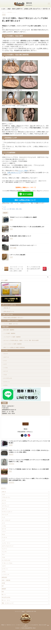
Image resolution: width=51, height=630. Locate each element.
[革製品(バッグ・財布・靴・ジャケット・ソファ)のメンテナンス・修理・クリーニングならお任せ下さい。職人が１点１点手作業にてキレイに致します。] (23, 3)
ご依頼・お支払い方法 (7, 314)
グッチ (5, 360)
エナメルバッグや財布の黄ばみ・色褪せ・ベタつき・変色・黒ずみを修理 (21, 340)
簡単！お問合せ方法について (25, 200)
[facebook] (25, 435)
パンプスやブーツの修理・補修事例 (11, 337)
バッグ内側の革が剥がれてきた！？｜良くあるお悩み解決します (27, 226)
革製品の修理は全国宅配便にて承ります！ (13, 317)
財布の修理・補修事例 (8, 329)
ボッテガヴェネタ (7, 378)
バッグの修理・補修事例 (9, 333)
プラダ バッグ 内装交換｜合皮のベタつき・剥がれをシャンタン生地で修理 (29, 469)
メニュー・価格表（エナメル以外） (10, 320)
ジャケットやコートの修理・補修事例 (12, 344)
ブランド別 (4, 350)
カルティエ (6, 357)
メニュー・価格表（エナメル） (10, 323)
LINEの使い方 (6, 308)
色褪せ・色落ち (19, 208)
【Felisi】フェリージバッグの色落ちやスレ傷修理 (23, 217)
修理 (10, 208)
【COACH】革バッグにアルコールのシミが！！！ (23, 245)
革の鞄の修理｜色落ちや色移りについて (20, 236)
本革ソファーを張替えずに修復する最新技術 (14, 347)
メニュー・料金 (22, 170)
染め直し (13, 208)
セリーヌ (5, 371)
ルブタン (5, 385)
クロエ (4, 208)
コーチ (5, 364)
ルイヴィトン (6, 381)
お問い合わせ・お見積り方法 (9, 305)
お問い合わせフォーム (14, 172)
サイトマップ (17, 611)
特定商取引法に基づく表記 (31, 611)
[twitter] (22, 435)
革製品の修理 (5, 326)
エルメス (5, 353)
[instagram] (29, 435)
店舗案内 (23, 611)
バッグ (4, 206)
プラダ (5, 374)
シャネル (5, 367)
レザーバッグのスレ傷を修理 (17, 254)
